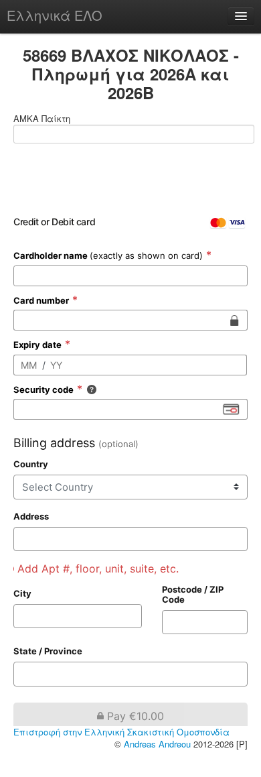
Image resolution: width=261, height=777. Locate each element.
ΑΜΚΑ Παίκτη (41, 119)
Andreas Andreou (157, 744)
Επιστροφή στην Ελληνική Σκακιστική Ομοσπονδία (121, 732)
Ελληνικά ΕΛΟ (54, 15)
